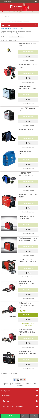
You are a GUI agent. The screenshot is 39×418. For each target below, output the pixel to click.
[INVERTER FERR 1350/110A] (9, 158)
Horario (26, 416)
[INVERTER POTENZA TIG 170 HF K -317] (9, 223)
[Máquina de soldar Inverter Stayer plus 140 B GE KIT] (9, 245)
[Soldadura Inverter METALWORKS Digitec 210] (9, 288)
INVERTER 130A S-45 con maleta (28, 66)
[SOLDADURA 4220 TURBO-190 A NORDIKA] (9, 266)
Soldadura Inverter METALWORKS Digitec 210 (27, 283)
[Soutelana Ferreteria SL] (19, 7)
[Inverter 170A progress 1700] (9, 115)
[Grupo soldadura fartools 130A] (9, 50)
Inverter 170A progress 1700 (27, 109)
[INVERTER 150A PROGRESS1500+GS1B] (9, 93)
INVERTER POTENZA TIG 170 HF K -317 (28, 217)
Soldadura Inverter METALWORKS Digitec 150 (27, 305)
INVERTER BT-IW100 (26, 130)
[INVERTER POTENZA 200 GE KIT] (9, 201)
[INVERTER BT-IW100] (9, 136)
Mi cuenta (5, 396)
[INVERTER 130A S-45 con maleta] (9, 71)
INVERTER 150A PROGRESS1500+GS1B (27, 88)
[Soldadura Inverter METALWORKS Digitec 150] (9, 310)
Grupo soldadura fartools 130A (27, 44)
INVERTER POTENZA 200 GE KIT (28, 196)
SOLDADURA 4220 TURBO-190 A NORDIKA (27, 261)
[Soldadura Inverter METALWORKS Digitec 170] (9, 336)
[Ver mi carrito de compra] (36, 1)
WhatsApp (12, 416)
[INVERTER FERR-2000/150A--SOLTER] (9, 180)
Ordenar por (5, 37)
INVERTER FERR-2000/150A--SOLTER (26, 174)
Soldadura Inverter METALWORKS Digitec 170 (27, 332)
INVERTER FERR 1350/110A (25, 153)
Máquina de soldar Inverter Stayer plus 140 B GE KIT (28, 239)
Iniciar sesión (7, 1)
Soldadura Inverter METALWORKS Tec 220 (27, 353)
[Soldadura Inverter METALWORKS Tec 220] (9, 358)
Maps (35, 416)
